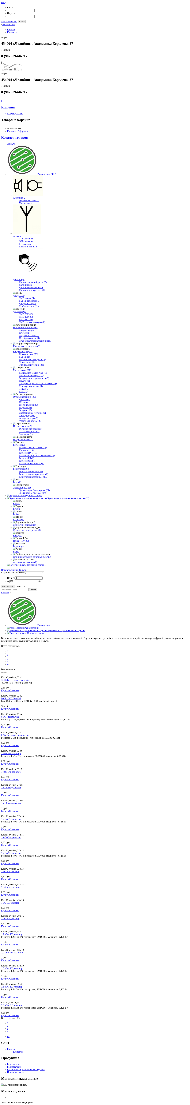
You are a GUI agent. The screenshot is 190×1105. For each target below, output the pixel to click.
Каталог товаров (14, 137)
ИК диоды (24, 402)
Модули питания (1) (29, 335)
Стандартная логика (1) (31, 386)
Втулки (16, 509)
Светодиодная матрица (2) (32, 413)
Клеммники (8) (26, 450)
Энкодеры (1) (26, 434)
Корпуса (17, 535)
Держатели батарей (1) (24, 525)
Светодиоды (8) (27, 415)
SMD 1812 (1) (26, 319)
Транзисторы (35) (22, 487)
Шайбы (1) (18, 519)
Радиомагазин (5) (33, 495)
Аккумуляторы (26, 330)
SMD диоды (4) (27, 298)
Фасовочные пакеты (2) (25, 562)
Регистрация (8, 24)
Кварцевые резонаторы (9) (26, 346)
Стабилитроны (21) (29, 306)
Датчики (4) (19, 279)
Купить (5, 690)
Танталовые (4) (26, 362)
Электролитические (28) (31, 365)
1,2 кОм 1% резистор (11, 934)
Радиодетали (43, 625)
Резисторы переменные (31, 471)
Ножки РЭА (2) (21, 541)
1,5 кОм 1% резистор (11, 986)
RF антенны (25, 244)
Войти (21, 22)
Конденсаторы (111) (23, 351)
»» (8, 664)
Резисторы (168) (21, 469)
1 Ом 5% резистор (10, 903)
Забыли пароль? (9, 21)
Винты (16, 503)
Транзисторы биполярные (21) (34, 490)
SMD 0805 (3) (26, 314)
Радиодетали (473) (46, 174)
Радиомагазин (31, 628)
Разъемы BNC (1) (28, 453)
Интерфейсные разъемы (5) (33, 447)
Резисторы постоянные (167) (33, 477)
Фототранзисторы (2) (30, 421)
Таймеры (23, 389)
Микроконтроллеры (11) (31, 375)
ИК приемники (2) (28, 405)
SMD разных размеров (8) (32, 322)
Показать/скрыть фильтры (14, 570)
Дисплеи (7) (25, 399)
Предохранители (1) (23, 439)
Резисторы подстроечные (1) (33, 474)
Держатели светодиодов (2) (27, 530)
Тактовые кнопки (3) (29, 431)
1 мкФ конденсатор (11, 787)
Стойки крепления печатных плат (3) (32, 557)
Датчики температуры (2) (32, 290)
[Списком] (5, 672)
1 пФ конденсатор (10, 918)
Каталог (5, 592)
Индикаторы (25, 407)
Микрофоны (25, 203)
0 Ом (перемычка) (10, 716)
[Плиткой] (2, 672)
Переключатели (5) (22, 426)
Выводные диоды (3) (29, 301)
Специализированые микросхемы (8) (38, 383)
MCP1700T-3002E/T (11, 698)
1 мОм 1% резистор (11, 819)
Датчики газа (25, 285)
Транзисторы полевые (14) (32, 493)
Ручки (16, 551)
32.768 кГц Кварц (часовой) (15, 680)
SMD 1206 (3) (26, 317)
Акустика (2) (19, 197)
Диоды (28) (18, 295)
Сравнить (14, 690)
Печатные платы (35, 633)
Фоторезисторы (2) (28, 418)
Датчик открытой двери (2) (33, 282)
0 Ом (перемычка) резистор (15, 735)
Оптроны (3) (25, 410)
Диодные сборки (27, 303)
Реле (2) (17, 482)
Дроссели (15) (20, 311)
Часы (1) (23, 391)
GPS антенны (26, 238)
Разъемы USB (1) (27, 461)
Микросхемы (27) (22, 370)
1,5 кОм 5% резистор (11, 1005)
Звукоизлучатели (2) (29, 200)
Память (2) (24, 381)
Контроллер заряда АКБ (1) (33, 373)
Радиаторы (18, 546)
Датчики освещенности (31, 287)
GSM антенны (26, 241)
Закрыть (11, 144)
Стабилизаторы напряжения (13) (35, 341)
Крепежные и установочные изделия (66, 630)
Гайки (16, 514)
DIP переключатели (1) (30, 429)
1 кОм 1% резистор (11, 753)
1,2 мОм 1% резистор (12, 952)
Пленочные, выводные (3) (32, 359)
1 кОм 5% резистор (11, 772)
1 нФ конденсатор (10, 871)
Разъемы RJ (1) (26, 458)
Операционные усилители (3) (34, 378)
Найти (33, 590)
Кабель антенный (28, 246)
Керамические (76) (28, 354)
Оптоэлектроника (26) (24, 397)
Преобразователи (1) (29, 338)
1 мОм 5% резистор (11, 837)
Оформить (23, 131)
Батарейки (24, 333)
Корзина (11, 131)
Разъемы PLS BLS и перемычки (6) (37, 455)
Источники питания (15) (25, 327)
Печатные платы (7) (37, 565)
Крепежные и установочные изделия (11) (68, 498)
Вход (3, 2)
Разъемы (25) (19, 445)
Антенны (18, 236)
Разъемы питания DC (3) (31, 463)
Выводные (24, 357)
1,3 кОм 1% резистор (11, 968)
